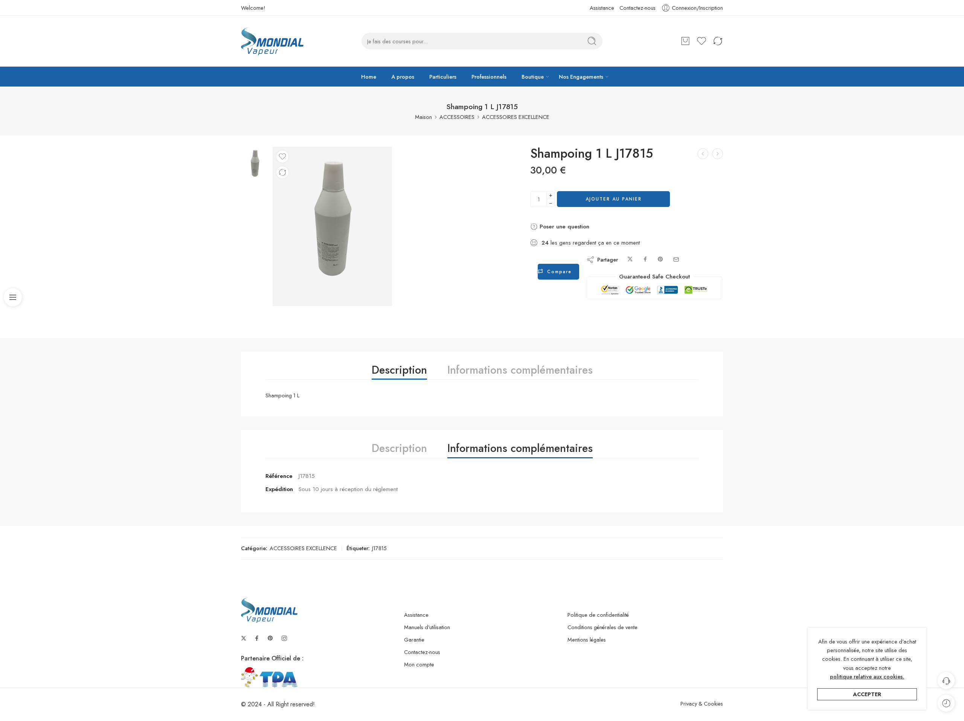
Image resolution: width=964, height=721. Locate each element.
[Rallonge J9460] (702, 153)
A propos (402, 77)
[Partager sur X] (630, 259)
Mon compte (419, 664)
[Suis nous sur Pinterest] (270, 638)
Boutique (533, 77)
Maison (423, 117)
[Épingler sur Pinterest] (660, 259)
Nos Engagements (581, 77)
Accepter (867, 694)
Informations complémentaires (520, 370)
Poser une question (563, 226)
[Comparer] (282, 172)
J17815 (379, 548)
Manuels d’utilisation (427, 627)
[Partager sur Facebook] (645, 259)
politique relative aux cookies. (867, 676)
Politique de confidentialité (598, 615)
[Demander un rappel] (946, 680)
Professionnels (488, 77)
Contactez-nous (637, 8)
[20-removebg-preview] (255, 164)
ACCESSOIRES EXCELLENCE (515, 117)
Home (368, 77)
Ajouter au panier (614, 199)
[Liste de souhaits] (282, 157)
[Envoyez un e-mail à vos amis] (676, 259)
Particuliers (442, 77)
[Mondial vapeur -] (272, 41)
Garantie (414, 639)
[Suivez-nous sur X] (243, 638)
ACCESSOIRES (456, 117)
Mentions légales (586, 639)
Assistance (602, 8)
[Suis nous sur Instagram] (284, 638)
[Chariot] (685, 41)
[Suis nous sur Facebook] (257, 638)
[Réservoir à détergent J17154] (717, 153)
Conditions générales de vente (602, 627)
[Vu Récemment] (946, 703)
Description (399, 370)
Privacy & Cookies (701, 703)
